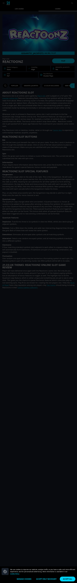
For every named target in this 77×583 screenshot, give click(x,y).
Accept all (67, 579)
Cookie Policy (14, 574)
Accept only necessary (46, 579)
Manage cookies (24, 579)
